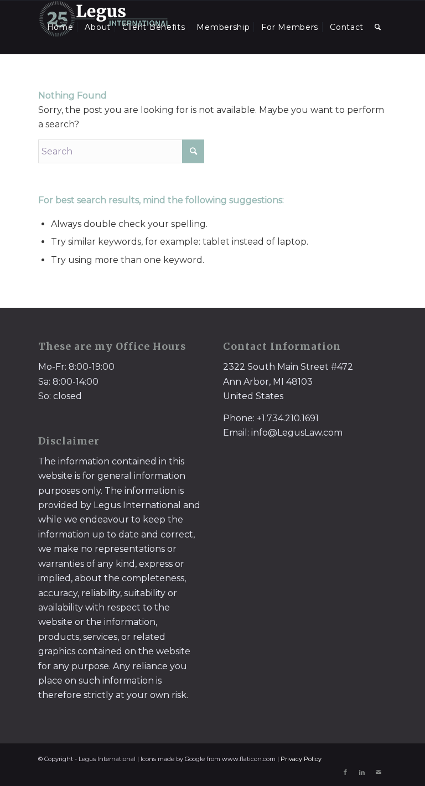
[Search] (378, 27)
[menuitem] (60, 27)
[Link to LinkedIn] (362, 772)
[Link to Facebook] (345, 772)
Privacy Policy (301, 759)
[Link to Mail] (378, 772)
